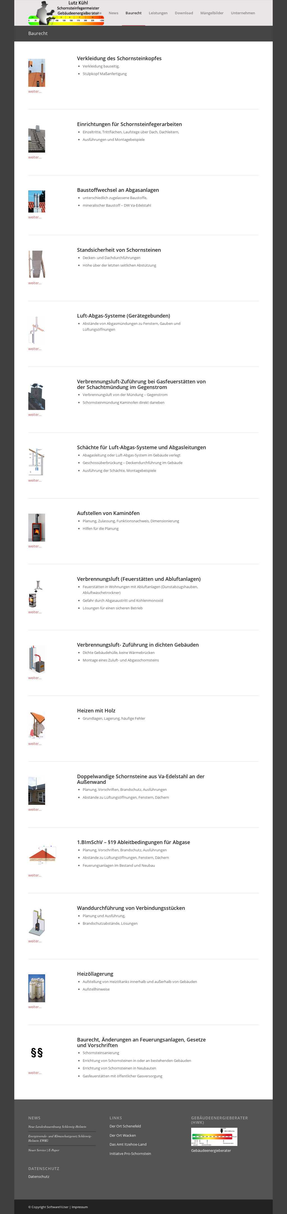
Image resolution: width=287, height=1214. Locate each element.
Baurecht (38, 33)
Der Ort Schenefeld (125, 1126)
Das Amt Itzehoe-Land (128, 1144)
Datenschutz (38, 1176)
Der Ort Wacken (123, 1135)
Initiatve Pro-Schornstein (130, 1153)
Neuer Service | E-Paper (43, 1150)
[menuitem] (93, 12)
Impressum (80, 1207)
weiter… (34, 91)
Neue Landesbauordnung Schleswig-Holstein (57, 1126)
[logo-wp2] (66, 12)
